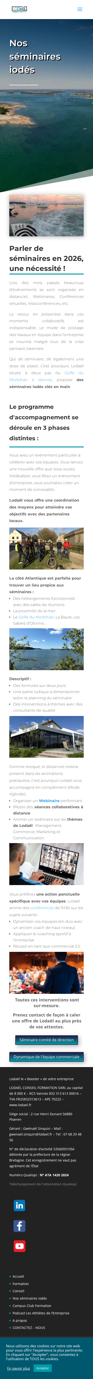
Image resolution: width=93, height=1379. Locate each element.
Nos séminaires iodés (30, 1298)
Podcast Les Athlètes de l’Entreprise (41, 1313)
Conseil (18, 1291)
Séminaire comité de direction (47, 1039)
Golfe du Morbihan (36, 617)
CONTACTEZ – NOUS (29, 1327)
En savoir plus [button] (18, 1368)
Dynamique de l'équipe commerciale (46, 1056)
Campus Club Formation (32, 1305)
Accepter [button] (42, 1368)
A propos (20, 1320)
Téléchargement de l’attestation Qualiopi (43, 1184)
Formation (21, 1283)
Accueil (18, 1276)
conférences (42, 908)
